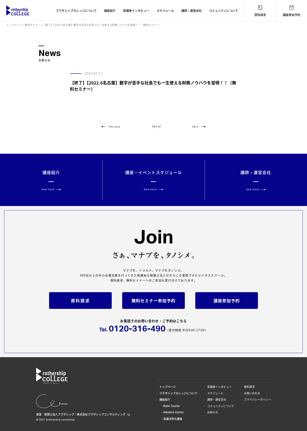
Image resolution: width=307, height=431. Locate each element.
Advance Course (173, 412)
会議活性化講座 (172, 419)
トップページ (167, 387)
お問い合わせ (252, 393)
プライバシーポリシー (257, 399)
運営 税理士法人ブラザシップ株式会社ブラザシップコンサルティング (81, 414)
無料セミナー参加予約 (153, 301)
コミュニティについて (223, 10)
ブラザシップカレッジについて (76, 10)
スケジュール (165, 10)
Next (195, 126)
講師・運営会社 (191, 10)
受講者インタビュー (136, 10)
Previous (114, 126)
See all (156, 126)
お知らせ (212, 412)
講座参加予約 (291, 15)
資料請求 (260, 15)
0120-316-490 (137, 329)
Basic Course (171, 406)
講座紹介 (110, 10)
